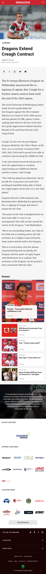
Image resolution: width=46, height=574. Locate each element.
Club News (6, 43)
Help (15, 561)
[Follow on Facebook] (34, 532)
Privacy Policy (28, 556)
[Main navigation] (3, 2)
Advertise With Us (32, 561)
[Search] (43, 2)
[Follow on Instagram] (42, 532)
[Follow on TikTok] (30, 532)
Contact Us (22, 561)
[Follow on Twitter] (38, 532)
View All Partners (23, 522)
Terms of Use (18, 556)
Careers (10, 561)
